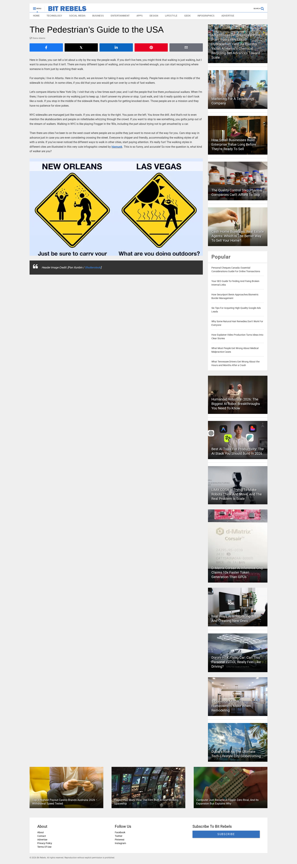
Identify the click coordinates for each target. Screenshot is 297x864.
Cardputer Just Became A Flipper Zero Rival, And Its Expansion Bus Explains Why (227, 801)
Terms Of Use (44, 846)
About (40, 832)
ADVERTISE (227, 15)
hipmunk (117, 146)
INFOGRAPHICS (205, 15)
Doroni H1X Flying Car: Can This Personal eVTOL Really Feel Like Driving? (236, 662)
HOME (36, 15)
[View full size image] (116, 207)
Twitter (118, 836)
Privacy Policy (44, 843)
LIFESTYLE (171, 15)
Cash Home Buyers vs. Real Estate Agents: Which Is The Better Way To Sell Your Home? (237, 235)
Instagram (120, 843)
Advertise (42, 839)
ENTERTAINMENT (120, 15)
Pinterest (119, 839)
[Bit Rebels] (65, 9)
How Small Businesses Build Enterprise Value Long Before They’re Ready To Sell (233, 144)
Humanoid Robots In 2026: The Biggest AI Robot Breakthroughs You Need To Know (235, 403)
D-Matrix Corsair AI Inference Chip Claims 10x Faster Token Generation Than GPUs (237, 572)
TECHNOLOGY (54, 15)
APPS (139, 15)
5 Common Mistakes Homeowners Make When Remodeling (231, 705)
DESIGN (154, 15)
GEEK (187, 15)
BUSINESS (98, 15)
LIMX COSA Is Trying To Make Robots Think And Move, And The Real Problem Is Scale (236, 494)
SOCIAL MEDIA (77, 15)
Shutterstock (93, 267)
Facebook (120, 832)
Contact (41, 836)
